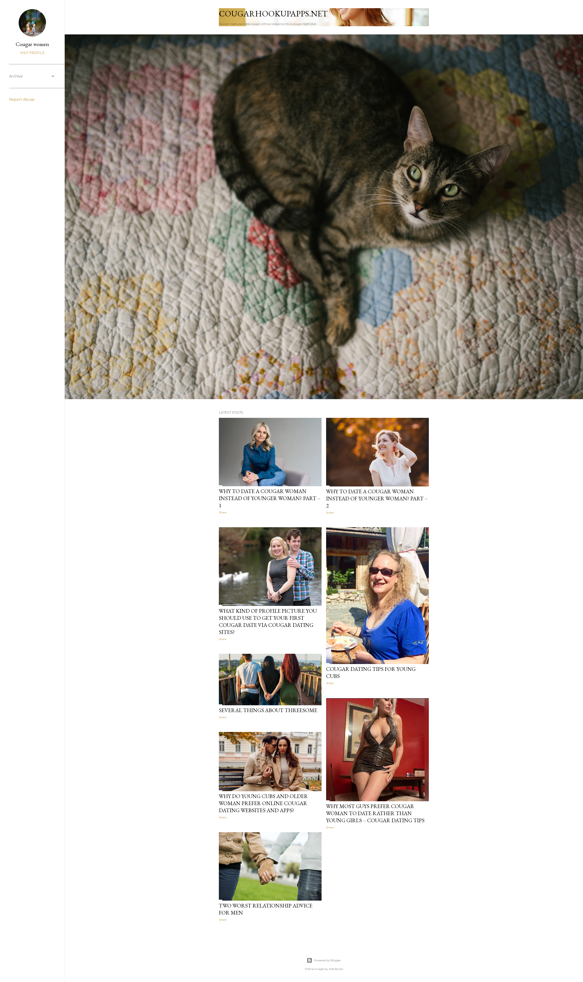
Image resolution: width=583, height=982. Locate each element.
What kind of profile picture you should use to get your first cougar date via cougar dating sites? (268, 621)
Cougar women (32, 44)
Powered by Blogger (327, 960)
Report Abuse (22, 99)
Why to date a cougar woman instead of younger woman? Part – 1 (269, 498)
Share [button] (222, 512)
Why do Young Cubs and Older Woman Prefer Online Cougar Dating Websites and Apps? (263, 803)
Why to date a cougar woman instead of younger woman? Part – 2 (377, 498)
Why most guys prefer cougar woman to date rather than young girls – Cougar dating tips (375, 813)
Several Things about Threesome (268, 710)
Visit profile (32, 53)
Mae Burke (336, 969)
